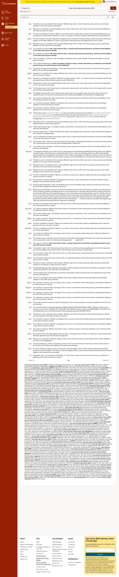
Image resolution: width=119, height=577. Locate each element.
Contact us (39, 553)
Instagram (71, 544)
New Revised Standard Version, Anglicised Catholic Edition (88, 452)
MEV (29, 204)
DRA (30, 83)
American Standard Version (83, 364)
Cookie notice (40, 567)
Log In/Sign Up (110, 2)
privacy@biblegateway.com (106, 572)
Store (22, 552)
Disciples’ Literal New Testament (85, 379)
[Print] (112, 17)
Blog (21, 554)
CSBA (29, 54)
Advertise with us (42, 551)
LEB (30, 180)
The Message (53, 417)
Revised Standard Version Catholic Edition (93, 468)
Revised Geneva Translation (55, 464)
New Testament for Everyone (74, 461)
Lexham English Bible (46, 414)
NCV (30, 238)
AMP (29, 34)
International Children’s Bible (99, 401)
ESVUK (29, 108)
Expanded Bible (43, 391)
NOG (29, 213)
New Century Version (52, 434)
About (22, 542)
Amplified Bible (53, 366)
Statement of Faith (26, 547)
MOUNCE (28, 209)
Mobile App (24, 549)
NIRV (29, 248)
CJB (30, 63)
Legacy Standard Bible (60, 410)
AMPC (29, 39)
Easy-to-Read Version (39, 383)
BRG (30, 44)
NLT (30, 273)
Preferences (72, 565)
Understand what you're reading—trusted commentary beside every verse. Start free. (65, 2)
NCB (30, 233)
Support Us (24, 559)
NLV (30, 268)
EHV (30, 98)
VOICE (29, 334)
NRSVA (29, 283)
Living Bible (27, 415)
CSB (30, 49)
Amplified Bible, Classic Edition (40, 368)
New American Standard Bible (63, 429)
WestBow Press (57, 561)
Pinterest (71, 547)
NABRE (29, 218)
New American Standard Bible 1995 (74, 431)
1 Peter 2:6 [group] (24, 17)
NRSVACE (28, 287)
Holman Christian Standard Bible (95, 399)
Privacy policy (41, 556)
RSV (30, 319)
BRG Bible (102, 368)
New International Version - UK (61, 441)
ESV (30, 103)
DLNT (29, 78)
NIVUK (29, 258)
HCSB (29, 137)
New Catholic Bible (80, 433)
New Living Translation (56, 445)
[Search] (113, 8)
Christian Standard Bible (66, 371)
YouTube (71, 554)
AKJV (29, 170)
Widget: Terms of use (43, 572)
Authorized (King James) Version (67, 409)
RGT (30, 314)
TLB (30, 185)
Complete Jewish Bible (51, 376)
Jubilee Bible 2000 (70, 407)
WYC (29, 349)
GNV (29, 122)
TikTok (70, 549)
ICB (30, 141)
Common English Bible (95, 374)
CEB (30, 58)
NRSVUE (28, 297)
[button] (109, 2)
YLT (30, 355)
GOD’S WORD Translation (47, 396)
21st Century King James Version (34, 364)
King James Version (39, 409)
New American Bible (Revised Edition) (81, 423)
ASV (30, 29)
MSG (29, 190)
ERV (30, 88)
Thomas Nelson (57, 558)
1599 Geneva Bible (104, 391)
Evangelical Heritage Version (97, 385)
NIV (30, 253)
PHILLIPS (28, 151)
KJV (30, 165)
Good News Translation (48, 398)
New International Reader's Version (41, 437)
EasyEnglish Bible (83, 383)
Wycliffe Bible (78, 477)
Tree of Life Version (84, 471)
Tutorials (39, 544)
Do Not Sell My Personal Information (43, 563)
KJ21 (30, 24)
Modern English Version (100, 417)
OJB (30, 307)
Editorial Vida (56, 556)
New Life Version (97, 444)
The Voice (48, 474)
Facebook (71, 542)
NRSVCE (28, 292)
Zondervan (55, 563)
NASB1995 (28, 228)
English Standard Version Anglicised (35, 390)
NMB (29, 278)
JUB (30, 160)
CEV (30, 68)
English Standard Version (93, 387)
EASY (29, 93)
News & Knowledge (26, 544)
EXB (30, 113)
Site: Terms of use (42, 569)
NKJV (29, 263)
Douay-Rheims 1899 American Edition (65, 382)
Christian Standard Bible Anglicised (45, 374)
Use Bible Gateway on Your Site (43, 548)
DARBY (29, 73)
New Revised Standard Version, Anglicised (83, 449)
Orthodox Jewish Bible (80, 463)
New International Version (39, 439)
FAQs (38, 542)
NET (30, 243)
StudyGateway (57, 544)
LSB (30, 175)
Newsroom (24, 557)
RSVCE (29, 324)
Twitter (70, 552)
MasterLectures (57, 566)
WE (30, 344)
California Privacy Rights (42, 559)
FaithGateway (56, 542)
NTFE (29, 302)
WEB (29, 339)
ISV (30, 146)
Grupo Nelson (56, 553)
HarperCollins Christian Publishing (60, 550)
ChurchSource (57, 547)
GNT (30, 132)
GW (30, 127)
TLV (30, 329)
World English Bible (50, 476)
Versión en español (74, 562)
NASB (29, 223)
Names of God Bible (101, 422)
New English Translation (39, 436)
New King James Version (90, 442)
